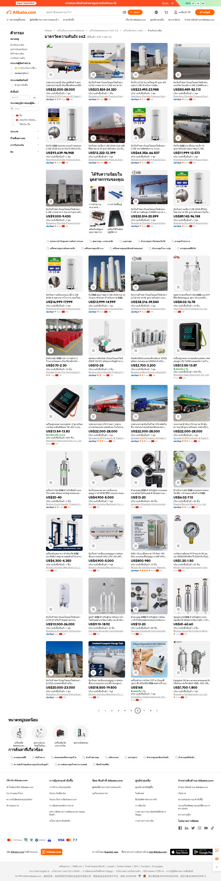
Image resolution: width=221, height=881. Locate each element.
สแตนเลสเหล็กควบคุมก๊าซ (65, 757)
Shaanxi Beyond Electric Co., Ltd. (189, 504)
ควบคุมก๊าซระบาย (182, 241)
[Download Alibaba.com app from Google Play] (204, 852)
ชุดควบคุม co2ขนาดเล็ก (103, 241)
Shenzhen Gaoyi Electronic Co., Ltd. (191, 374)
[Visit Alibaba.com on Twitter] (193, 828)
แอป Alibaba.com (158, 852)
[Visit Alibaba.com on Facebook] (180, 828)
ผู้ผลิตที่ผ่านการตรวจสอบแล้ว (106, 787)
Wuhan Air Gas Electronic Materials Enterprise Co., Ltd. (149, 567)
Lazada (110, 866)
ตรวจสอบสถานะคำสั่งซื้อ (190, 799)
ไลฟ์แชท (139, 793)
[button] (124, 12)
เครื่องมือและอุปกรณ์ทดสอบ (70, 30)
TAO (136, 866)
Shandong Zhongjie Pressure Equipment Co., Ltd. (106, 96)
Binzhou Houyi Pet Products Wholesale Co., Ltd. (191, 631)
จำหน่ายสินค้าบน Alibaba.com (193, 787)
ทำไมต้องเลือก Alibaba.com (19, 787)
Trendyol (145, 866)
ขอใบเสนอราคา (100, 793)
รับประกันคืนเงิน (57, 793)
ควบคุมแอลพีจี (20, 757)
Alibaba (48, 30)
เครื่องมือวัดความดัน (133, 30)
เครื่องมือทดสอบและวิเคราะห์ (103, 30)
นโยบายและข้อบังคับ (59, 820)
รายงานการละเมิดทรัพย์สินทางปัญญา (150, 813)
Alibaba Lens (17, 852)
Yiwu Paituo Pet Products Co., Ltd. (190, 308)
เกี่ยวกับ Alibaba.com (17, 780)
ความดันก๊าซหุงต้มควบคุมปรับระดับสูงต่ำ (31, 764)
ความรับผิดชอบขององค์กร (19, 799)
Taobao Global (124, 866)
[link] (217, 850)
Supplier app (111, 852)
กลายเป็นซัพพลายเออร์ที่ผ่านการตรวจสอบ (194, 807)
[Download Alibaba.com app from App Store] (179, 852)
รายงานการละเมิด (144, 820)
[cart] (166, 12)
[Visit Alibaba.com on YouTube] (206, 828)
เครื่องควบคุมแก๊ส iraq (93, 248)
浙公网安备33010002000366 (163, 876)
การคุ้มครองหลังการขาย (61, 805)
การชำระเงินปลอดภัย (60, 787)
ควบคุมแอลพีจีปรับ (188, 248)
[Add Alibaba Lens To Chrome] (51, 852)
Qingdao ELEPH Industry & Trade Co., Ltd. (64, 96)
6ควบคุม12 (132, 757)
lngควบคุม (127, 241)
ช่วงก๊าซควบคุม (92, 757)
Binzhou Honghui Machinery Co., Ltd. (106, 504)
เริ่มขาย (182, 793)
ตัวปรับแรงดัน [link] (155, 30)
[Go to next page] (157, 710)
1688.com (77, 866)
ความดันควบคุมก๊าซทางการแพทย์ (72, 764)
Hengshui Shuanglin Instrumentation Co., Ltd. (149, 504)
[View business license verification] (139, 876)
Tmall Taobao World (94, 866)
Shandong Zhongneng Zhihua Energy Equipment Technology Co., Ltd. (64, 631)
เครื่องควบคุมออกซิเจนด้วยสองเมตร (128, 248)
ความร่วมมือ (184, 814)
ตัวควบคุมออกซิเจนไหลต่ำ (158, 757)
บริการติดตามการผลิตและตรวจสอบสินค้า (67, 813)
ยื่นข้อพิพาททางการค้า (146, 799)
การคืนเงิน (140, 805)
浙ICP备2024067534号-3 (193, 876)
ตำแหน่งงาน (12, 805)
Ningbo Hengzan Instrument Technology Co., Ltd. (191, 567)
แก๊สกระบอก (113, 757)
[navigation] (24, 371)
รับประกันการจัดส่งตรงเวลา (63, 799)
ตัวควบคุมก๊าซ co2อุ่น (161, 248)
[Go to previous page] (99, 710)
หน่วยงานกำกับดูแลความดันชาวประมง (66, 241)
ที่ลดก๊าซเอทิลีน (102, 764)
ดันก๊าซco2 (40, 757)
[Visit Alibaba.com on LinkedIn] (186, 828)
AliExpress (64, 866)
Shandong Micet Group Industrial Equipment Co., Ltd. (149, 372)
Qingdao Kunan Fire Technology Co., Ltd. (64, 372)
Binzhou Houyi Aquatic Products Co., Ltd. (106, 372)
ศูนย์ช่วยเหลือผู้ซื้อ (144, 787)
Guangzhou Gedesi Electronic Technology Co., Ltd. (149, 697)
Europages (157, 866)
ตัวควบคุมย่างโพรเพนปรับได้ (153, 241)
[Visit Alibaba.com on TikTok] (212, 828)
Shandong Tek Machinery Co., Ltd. (190, 694)
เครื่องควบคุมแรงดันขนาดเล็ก (62, 248)
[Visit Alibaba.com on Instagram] (199, 828)
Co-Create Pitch (14, 793)
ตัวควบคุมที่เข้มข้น (186, 757)
